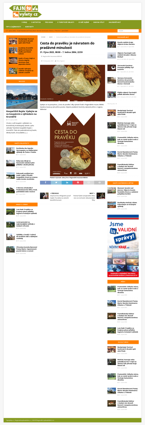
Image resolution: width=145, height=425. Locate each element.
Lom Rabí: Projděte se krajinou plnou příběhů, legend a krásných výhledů (26, 211)
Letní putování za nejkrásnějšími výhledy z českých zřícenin (25, 224)
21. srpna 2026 (123, 145)
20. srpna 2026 (22, 216)
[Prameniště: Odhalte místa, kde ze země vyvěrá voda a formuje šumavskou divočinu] (111, 140)
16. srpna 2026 (22, 181)
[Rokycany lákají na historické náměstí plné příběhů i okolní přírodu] (10, 163)
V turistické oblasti (65, 22)
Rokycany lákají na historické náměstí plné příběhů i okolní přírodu (25, 163)
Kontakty (29, 27)
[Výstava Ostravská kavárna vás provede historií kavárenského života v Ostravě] (111, 80)
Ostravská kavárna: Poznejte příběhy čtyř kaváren (126, 67)
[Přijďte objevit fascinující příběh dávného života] (111, 95)
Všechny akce (111, 103)
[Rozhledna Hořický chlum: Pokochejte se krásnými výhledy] (111, 205)
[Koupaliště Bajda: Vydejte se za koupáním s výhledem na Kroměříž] (22, 97)
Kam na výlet (98, 22)
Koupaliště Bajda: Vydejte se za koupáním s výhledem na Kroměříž (21, 114)
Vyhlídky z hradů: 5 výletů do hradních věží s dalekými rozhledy (26, 236)
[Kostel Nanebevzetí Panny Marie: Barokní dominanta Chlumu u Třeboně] (111, 154)
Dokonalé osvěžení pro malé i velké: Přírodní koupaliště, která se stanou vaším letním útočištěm (26, 176)
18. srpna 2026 (123, 196)
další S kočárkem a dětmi (123, 183)
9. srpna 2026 (21, 194)
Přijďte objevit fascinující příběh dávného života (127, 93)
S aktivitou (36, 22)
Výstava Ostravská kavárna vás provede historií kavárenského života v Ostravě (126, 81)
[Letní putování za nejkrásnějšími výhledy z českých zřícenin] (10, 224)
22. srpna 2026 (123, 117)
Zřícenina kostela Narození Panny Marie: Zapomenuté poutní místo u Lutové (26, 249)
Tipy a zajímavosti (13, 27)
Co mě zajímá (83, 22)
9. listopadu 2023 (48, 61)
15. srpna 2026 (22, 241)
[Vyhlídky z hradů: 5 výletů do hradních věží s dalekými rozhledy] (10, 237)
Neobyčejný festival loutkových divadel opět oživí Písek (26, 41)
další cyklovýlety (22, 143)
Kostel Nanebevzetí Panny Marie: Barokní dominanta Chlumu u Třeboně (128, 154)
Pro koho (49, 22)
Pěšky (123, 282)
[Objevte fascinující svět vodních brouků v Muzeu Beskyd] (111, 55)
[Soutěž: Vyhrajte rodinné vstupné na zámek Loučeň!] (13, 71)
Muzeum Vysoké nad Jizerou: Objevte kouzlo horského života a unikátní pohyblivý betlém (128, 191)
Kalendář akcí (115, 22)
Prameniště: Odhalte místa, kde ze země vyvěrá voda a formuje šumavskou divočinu (128, 140)
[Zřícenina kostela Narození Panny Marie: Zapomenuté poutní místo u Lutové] (10, 249)
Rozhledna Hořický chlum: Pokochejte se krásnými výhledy (127, 204)
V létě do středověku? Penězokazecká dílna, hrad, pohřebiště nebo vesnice (26, 190)
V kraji (24, 22)
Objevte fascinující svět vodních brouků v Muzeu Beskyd (127, 55)
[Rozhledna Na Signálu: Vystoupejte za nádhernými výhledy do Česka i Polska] (10, 150)
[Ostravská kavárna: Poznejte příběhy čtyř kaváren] (111, 68)
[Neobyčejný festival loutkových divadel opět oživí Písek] (13, 41)
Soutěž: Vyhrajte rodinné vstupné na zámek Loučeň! (25, 71)
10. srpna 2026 (22, 253)
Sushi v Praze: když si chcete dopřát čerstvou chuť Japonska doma (26, 61)
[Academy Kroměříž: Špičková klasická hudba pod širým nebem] (13, 50)
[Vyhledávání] (128, 31)
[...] (26, 133)
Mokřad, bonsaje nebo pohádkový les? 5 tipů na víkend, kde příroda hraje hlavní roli (127, 126)
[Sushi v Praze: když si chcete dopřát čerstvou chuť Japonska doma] (13, 60)
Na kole (22, 81)
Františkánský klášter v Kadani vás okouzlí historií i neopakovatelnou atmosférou (128, 167)
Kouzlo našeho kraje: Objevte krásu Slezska (126, 43)
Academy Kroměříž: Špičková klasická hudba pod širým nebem (25, 51)
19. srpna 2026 (12, 120)
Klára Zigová (60, 61)
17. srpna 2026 (22, 154)
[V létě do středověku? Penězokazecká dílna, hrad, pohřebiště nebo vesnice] (10, 190)
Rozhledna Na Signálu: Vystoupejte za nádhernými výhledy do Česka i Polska (26, 150)
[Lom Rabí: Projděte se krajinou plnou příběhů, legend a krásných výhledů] (10, 212)
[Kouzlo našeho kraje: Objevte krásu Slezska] (111, 44)
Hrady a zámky (22, 204)
